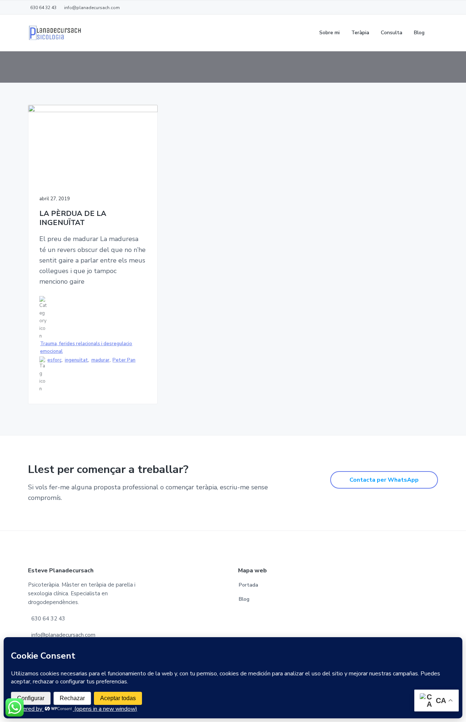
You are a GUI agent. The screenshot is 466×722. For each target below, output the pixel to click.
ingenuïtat (76, 360)
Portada (248, 584)
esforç (54, 360)
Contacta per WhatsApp (384, 480)
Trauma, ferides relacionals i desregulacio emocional (86, 347)
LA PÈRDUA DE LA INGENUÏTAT (72, 218)
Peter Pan (123, 360)
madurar (100, 360)
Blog (244, 599)
